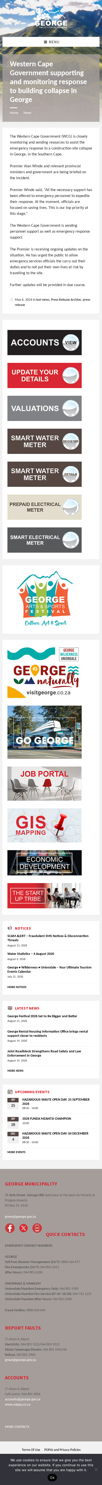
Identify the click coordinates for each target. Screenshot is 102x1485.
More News (15, 1070)
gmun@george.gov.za (20, 1217)
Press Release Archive (66, 300)
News (27, 113)
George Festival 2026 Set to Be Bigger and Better (42, 1016)
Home (14, 113)
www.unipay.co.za (17, 1405)
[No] (95, 1469)
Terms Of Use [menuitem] (31, 1450)
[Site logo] (51, 27)
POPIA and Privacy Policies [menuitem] (62, 1450)
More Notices (16, 987)
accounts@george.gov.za (22, 1399)
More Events (16, 1152)
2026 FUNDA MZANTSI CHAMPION (46, 1119)
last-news (42, 300)
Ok (52, 1478)
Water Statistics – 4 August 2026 (30, 954)
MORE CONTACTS (17, 1427)
